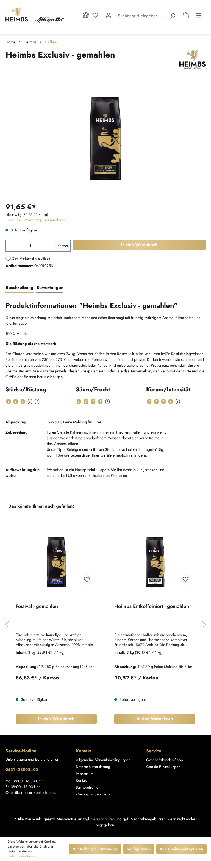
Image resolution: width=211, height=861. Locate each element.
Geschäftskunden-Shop (164, 760)
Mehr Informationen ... (23, 856)
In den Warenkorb (139, 245)
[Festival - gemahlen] (56, 562)
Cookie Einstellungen (163, 766)
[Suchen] (172, 16)
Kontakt (81, 780)
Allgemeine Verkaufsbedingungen (103, 760)
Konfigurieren (139, 849)
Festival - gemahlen (37, 606)
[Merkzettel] (95, 15)
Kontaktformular (46, 792)
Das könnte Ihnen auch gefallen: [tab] (41, 506)
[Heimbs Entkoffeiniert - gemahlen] (154, 562)
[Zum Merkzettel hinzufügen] (86, 579)
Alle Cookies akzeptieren (181, 849)
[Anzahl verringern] (11, 246)
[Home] (86, 15)
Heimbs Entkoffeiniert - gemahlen (151, 606)
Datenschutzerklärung (93, 766)
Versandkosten (103, 819)
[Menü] (199, 15)
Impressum (84, 773)
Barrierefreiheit (88, 787)
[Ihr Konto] (108, 15)
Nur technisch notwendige (95, 849)
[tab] (19, 288)
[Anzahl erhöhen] (49, 246)
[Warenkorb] (185, 15)
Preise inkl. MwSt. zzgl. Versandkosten (36, 220)
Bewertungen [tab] (49, 287)
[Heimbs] (192, 59)
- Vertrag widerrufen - (93, 794)
